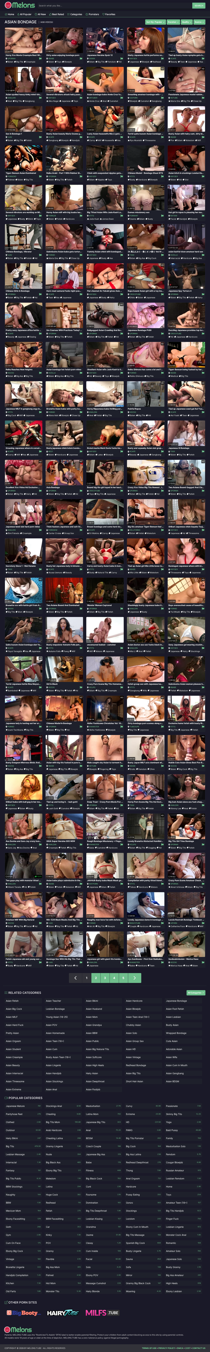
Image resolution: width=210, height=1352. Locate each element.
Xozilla (174, 255)
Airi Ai (92, 926)
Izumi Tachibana (15, 730)
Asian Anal (51, 1089)
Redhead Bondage (136, 1065)
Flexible (63, 1259)
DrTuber (93, 98)
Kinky (63, 1234)
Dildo (132, 297)
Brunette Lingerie (23, 1267)
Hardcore (142, 179)
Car (63, 1226)
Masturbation (103, 1106)
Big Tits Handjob (183, 1210)
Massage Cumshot (103, 1283)
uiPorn (173, 923)
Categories (76, 14)
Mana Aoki (53, 415)
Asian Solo (131, 1033)
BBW (23, 1202)
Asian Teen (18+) (55, 1041)
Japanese (134, 61)
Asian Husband (94, 1008)
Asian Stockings (54, 1081)
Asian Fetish (12, 1000)
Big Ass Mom (63, 1267)
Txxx (132, 255)
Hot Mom (63, 1283)
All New (41, 14)
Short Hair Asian (134, 1081)
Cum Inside (103, 1251)
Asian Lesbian (173, 1016)
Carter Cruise (55, 533)
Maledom (190, 140)
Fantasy (23, 1170)
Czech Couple (103, 1146)
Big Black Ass (63, 1162)
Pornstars (93, 14)
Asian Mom (92, 1016)
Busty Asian (172, 1025)
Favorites (110, 14)
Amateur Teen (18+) (183, 1202)
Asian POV (51, 1025)
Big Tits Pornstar (143, 1138)
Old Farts (23, 1291)
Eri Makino (94, 533)
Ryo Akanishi (136, 140)
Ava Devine (24, 847)
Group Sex (69, 533)
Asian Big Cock (14, 1008)
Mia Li (133, 651)
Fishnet (11, 179)
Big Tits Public (23, 1178)
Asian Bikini (92, 1000)
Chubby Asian (133, 1025)
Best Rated (58, 14)
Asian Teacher (53, 1000)
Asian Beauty (13, 1065)
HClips (92, 687)
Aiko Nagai (54, 101)
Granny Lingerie (63, 1146)
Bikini (30, 219)
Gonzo (143, 1202)
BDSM (103, 1138)
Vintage (23, 1259)
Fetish (29, 140)
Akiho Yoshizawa (97, 730)
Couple (133, 926)
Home (10, 14)
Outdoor (23, 1130)
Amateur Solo (183, 1251)
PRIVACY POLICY (166, 1348)
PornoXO (12, 176)
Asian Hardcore (134, 1000)
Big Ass (141, 258)
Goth (23, 1226)
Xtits (132, 176)
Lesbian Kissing (103, 1218)
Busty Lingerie (143, 1251)
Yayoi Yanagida (15, 651)
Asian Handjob (53, 1073)
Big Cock (152, 258)
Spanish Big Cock (143, 1243)
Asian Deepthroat (95, 1081)
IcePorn (133, 98)
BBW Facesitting (63, 1218)
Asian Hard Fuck (14, 1025)
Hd (120, 61)
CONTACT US (198, 1348)
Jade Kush (94, 219)
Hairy (112, 297)
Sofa (143, 1267)
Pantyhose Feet (23, 1114)
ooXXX (92, 58)
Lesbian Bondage (55, 1008)
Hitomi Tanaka (14, 887)
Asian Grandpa (94, 1025)
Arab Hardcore (63, 1130)
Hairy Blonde (103, 1291)
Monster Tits (63, 1291)
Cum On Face (23, 1243)
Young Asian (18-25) (57, 1016)
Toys (59, 61)
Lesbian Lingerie (183, 1226)
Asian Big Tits (133, 1073)
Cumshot (114, 101)
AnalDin (12, 98)
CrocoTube (135, 294)
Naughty (23, 1194)
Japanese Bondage (176, 1000)
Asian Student (13, 1049)
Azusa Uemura (55, 572)
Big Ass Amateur (183, 1275)
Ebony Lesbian (183, 1291)
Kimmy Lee (176, 808)
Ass (201, 61)
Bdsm (10, 61)
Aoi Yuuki (175, 415)
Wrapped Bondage (176, 1033)
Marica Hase (176, 965)
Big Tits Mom (63, 1122)
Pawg (66, 651)
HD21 (50, 451)
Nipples (101, 179)
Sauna (143, 1259)
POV (63, 1243)
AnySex (133, 58)
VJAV (10, 137)
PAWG (143, 1130)
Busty (132, 179)
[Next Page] (134, 978)
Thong (143, 1170)
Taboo (133, 887)
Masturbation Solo (183, 1146)
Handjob (76, 140)
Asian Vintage (133, 1057)
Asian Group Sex (135, 1041)
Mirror (143, 1275)
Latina (63, 1186)
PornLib (52, 216)
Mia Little (134, 572)
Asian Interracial (14, 1073)
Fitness (103, 1170)
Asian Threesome (15, 1081)
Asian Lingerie (53, 1065)
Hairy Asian (92, 1073)
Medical (174, 376)
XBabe (51, 58)
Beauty (174, 61)
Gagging (152, 847)
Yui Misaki (175, 612)
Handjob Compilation (23, 1275)
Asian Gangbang (175, 1073)
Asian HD (131, 1049)
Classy (103, 1243)
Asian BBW (91, 1033)
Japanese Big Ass (103, 1154)
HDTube (174, 98)
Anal (10, 101)
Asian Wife (171, 1057)
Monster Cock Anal (183, 1234)
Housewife (109, 140)
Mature (99, 651)
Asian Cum (51, 1049)
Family (183, 1138)
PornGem (52, 530)
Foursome (103, 1194)
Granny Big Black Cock (143, 1283)
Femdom (111, 61)
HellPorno (135, 530)
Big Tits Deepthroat (103, 1210)
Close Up (197, 101)
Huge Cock (63, 1194)
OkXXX (10, 608)
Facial (173, 219)
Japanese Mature (23, 1106)
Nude (63, 1154)
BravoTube (135, 923)
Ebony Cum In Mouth (143, 1226)
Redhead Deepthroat (143, 1162)
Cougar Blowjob (183, 1162)
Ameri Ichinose (177, 887)
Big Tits (19, 61)
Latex (100, 454)
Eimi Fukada (13, 533)
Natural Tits (102, 572)
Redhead (156, 61)
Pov (172, 140)
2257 (187, 1348)
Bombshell (13, 690)
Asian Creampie (14, 1057)
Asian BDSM (172, 1081)
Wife (145, 690)
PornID (51, 255)
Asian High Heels (95, 1065)
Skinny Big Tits (183, 1114)
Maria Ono (175, 101)
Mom (20, 612)
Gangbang (29, 101)
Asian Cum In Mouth (176, 1065)
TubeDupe (134, 726)
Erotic (132, 769)
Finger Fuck (183, 1218)
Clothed (23, 1122)
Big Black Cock (103, 1178)
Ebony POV (103, 1275)
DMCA (180, 1348)
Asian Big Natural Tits (97, 1049)
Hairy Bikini (23, 1138)
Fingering (104, 769)
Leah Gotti (53, 808)
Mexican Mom (23, 1210)
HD (143, 1122)
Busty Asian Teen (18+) (58, 1057)
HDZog (11, 373)
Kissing (32, 337)
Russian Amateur (183, 1170)
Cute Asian (172, 1041)
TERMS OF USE (149, 1348)
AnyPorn (93, 884)
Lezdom (143, 1218)
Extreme (143, 1114)
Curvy (92, 140)
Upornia (12, 58)
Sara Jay (12, 847)
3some (133, 219)
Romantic (183, 1243)
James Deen (108, 219)
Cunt (103, 1186)
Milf (99, 140)
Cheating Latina (63, 1138)
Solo (103, 1267)
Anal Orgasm (143, 1178)
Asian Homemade (55, 1033)
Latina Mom (103, 1114)
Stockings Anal (63, 1106)
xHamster (94, 726)
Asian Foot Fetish (175, 1008)
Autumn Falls (55, 651)
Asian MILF (12, 1016)
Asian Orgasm (13, 1041)
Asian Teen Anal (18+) (137, 1016)
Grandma (103, 1226)
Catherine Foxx (178, 926)
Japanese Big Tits (103, 1122)
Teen (182, 61)
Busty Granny (183, 1267)
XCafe (173, 58)
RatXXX (173, 216)
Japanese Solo (183, 1259)
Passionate (183, 1106)
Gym (23, 1234)
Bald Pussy (183, 1130)
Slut (186, 179)
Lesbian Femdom (183, 1178)
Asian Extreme (13, 1089)
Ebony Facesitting (23, 1218)
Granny (63, 1251)
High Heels (183, 1283)
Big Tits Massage (143, 1234)
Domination (103, 1202)
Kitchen (23, 1283)
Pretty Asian (12, 1033)
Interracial (175, 258)
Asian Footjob (93, 1089)
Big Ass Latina (143, 1154)
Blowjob (68, 61)
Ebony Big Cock (23, 1251)
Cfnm (152, 769)
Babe (91, 847)
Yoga (183, 1122)
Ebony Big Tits (63, 1170)
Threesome (150, 140)
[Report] (40, 58)
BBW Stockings (23, 1186)
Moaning (143, 1291)
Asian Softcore (94, 1057)
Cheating (63, 1114)
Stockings (195, 651)
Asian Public (92, 1041)
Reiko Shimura (137, 376)
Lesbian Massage (23, 1154)
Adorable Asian (174, 1049)
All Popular (25, 14)
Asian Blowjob (133, 1008)
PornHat (134, 216)
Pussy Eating (143, 1194)
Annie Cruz (94, 101)
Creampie (30, 61)
